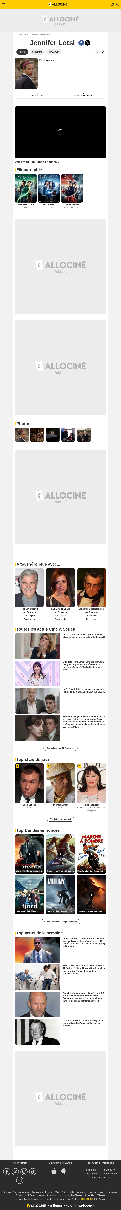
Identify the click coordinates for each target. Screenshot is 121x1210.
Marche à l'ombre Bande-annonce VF (92, 871)
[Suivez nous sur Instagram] (24, 1171)
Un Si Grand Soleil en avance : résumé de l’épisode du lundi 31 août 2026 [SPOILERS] (84, 690)
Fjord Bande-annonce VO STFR (29, 912)
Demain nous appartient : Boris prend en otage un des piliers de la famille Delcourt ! (84, 635)
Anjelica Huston (91, 805)
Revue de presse (37, 1195)
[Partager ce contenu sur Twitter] (87, 43)
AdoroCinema (110, 1173)
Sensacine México (100, 1177)
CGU (57, 1192)
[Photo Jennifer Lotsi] (22, 435)
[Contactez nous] (20, 1180)
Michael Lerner (60, 805)
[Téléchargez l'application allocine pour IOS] (55, 1171)
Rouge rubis (72, 204)
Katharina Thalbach (60, 609)
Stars (26, 35)
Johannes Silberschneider (91, 609)
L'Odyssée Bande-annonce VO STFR (92, 912)
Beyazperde (91, 1173)
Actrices (33, 35)
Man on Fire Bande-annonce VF (29, 871)
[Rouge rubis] (72, 188)
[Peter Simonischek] (29, 587)
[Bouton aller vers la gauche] (97, 52)
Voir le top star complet (60, 819)
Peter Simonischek (29, 609)
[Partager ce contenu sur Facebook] (81, 43)
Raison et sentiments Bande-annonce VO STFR (61, 871)
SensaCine (109, 1169)
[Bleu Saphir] (49, 188)
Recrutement (37, 1192)
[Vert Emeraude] (26, 188)
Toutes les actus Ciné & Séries (60, 748)
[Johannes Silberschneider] (91, 587)
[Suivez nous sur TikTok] (33, 1171)
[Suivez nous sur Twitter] (16, 1171)
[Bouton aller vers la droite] (103, 52)
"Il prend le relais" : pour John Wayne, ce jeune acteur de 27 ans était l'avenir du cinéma (83, 1023)
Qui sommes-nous (21, 1192)
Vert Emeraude (25, 204)
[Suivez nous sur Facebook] (7, 1171)
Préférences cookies (98, 1192)
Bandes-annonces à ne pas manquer (60, 922)
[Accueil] (57, 4)
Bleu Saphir (48, 204)
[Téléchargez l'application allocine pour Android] (65, 1171)
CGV (64, 1192)
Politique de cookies (77, 1192)
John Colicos (29, 805)
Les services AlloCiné (73, 1195)
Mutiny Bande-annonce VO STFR (61, 912)
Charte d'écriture (54, 1195)
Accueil (19, 35)
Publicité (49, 1192)
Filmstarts (91, 1169)
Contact (7, 1192)
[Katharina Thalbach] (60, 587)
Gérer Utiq (89, 1195)
